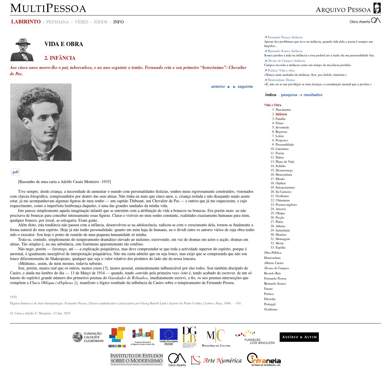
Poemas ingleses (286, 204)
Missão (280, 178)
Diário (280, 157)
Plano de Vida (285, 161)
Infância (281, 114)
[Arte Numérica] (216, 369)
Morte (280, 243)
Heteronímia (284, 174)
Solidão (281, 166)
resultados (313, 95)
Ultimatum (283, 200)
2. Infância (60, 57)
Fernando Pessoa (275, 278)
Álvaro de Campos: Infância (286, 60)
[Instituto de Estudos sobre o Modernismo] (137, 369)
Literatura (282, 148)
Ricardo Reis (272, 273)
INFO (118, 22)
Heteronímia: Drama (281, 80)
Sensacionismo (285, 187)
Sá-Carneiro (283, 191)
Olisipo (280, 213)
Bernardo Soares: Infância (284, 51)
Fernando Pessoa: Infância (285, 37)
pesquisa (289, 95)
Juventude (282, 127)
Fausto (268, 288)
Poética (269, 293)
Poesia (280, 153)
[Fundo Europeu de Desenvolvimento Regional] (169, 346)
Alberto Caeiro (274, 263)
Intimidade (283, 230)
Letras (280, 136)
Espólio (281, 247)
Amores (281, 209)
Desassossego (284, 170)
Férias (279, 123)
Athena (280, 226)
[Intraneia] (264, 369)
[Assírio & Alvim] (299, 346)
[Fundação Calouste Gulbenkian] (88, 346)
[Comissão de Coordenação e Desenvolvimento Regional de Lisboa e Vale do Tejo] (117, 346)
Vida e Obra (63, 43)
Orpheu (281, 183)
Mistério (281, 234)
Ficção (280, 217)
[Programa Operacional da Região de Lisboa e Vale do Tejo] (142, 346)
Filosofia (269, 299)
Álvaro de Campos (276, 268)
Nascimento (283, 109)
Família (280, 118)
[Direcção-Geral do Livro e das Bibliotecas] (190, 346)
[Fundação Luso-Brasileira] (255, 346)
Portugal (269, 304)
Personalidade (285, 144)
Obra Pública (272, 252)
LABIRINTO (26, 21)
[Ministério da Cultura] (216, 346)
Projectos (282, 140)
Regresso (281, 131)
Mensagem (283, 239)
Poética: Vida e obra (281, 70)
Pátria (279, 221)
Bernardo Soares (275, 283)
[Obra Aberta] (177, 369)
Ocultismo (282, 196)
